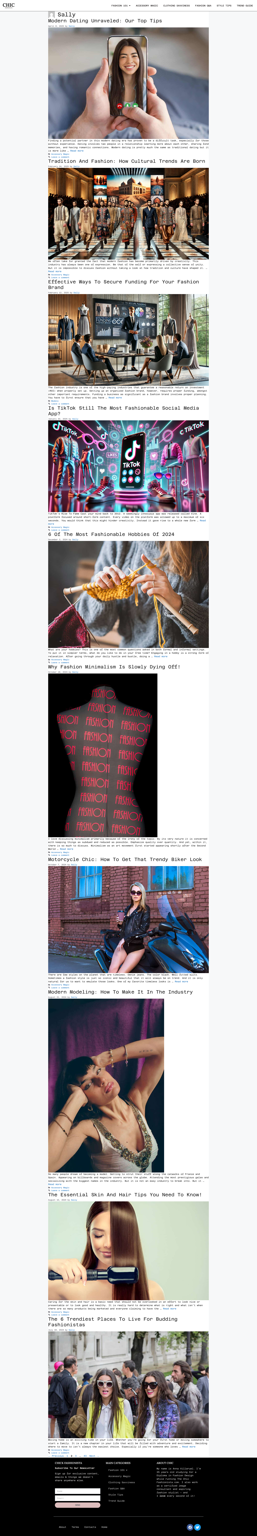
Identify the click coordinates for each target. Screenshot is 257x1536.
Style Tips (224, 5)
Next (94, 1456)
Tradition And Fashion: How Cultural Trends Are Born (126, 161)
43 (85, 1456)
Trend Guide (245, 5)
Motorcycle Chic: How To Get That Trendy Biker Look (125, 859)
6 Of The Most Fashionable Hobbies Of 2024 (111, 534)
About (62, 1527)
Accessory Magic (147, 5)
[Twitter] (197, 1527)
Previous (56, 1456)
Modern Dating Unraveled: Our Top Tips (105, 20)
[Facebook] (190, 1527)
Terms (75, 1527)
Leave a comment (60, 157)
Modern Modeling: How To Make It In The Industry (120, 992)
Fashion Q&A (203, 5)
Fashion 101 (120, 5)
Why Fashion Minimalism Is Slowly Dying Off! (114, 667)
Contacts (90, 1527)
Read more (77, 150)
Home (104, 1527)
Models (54, 401)
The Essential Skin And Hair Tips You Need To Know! (125, 1194)
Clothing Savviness (176, 5)
